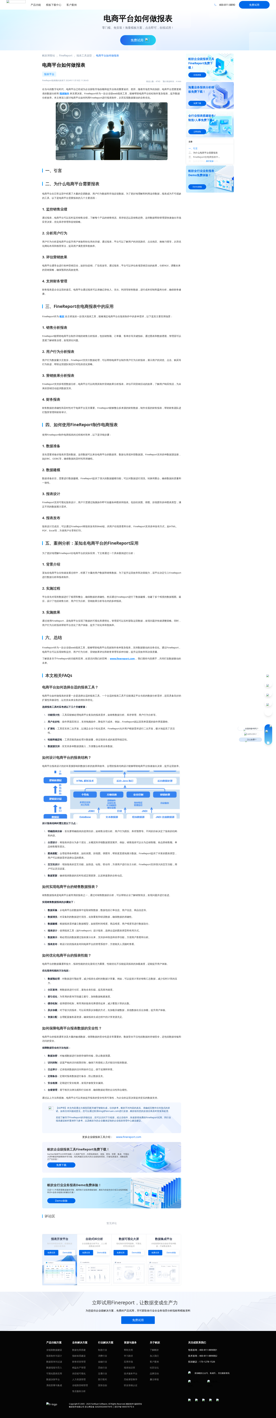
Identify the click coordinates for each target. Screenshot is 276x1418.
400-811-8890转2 (208, 1355)
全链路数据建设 (54, 1349)
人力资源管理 (79, 1379)
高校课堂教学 (130, 1379)
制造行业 (102, 1349)
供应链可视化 (79, 1373)
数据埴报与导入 (54, 1367)
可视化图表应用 (54, 1373)
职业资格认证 (130, 1385)
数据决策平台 (53, 1379)
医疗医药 (102, 1379)
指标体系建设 (79, 1355)
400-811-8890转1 (208, 1349)
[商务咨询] (268, 734)
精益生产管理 (79, 1367)
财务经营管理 (79, 1361)
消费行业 (102, 1355)
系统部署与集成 (54, 1385)
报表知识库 (129, 1367)
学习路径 (128, 1355)
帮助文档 (128, 1349)
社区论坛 (154, 1367)
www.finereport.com (122, 658)
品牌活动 (154, 1373)
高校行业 (102, 1367)
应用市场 (128, 1361)
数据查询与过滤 (54, 1361)
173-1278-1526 (207, 1361)
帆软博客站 (48, 55)
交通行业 (102, 1373)
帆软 (62, 316)
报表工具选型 (84, 55)
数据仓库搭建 (79, 1349)
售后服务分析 (79, 1391)
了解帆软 (154, 1349)
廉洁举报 (154, 1379)
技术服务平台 (130, 1373)
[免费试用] (111, 795)
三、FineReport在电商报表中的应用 (205, 156)
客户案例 (154, 1361)
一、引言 (193, 148)
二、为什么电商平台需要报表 (203, 152)
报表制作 (64, 93)
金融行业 (102, 1361)
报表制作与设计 (54, 1355)
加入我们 (154, 1355)
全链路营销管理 (80, 1385)
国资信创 (102, 1385)
